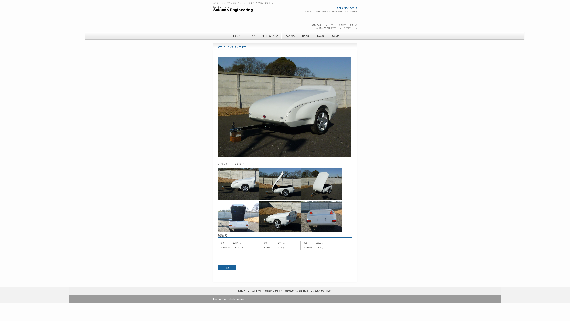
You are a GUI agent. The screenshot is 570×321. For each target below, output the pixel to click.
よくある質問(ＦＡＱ (348, 28)
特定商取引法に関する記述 (296, 291)
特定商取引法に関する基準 (325, 28)
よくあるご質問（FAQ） (321, 291)
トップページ (238, 36)
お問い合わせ (316, 25)
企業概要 (342, 25)
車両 (253, 36)
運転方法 (320, 36)
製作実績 (305, 36)
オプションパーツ (270, 36)
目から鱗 (335, 36)
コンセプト (330, 25)
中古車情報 (290, 36)
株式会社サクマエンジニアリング (245, 9)
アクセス (353, 25)
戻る (227, 268)
